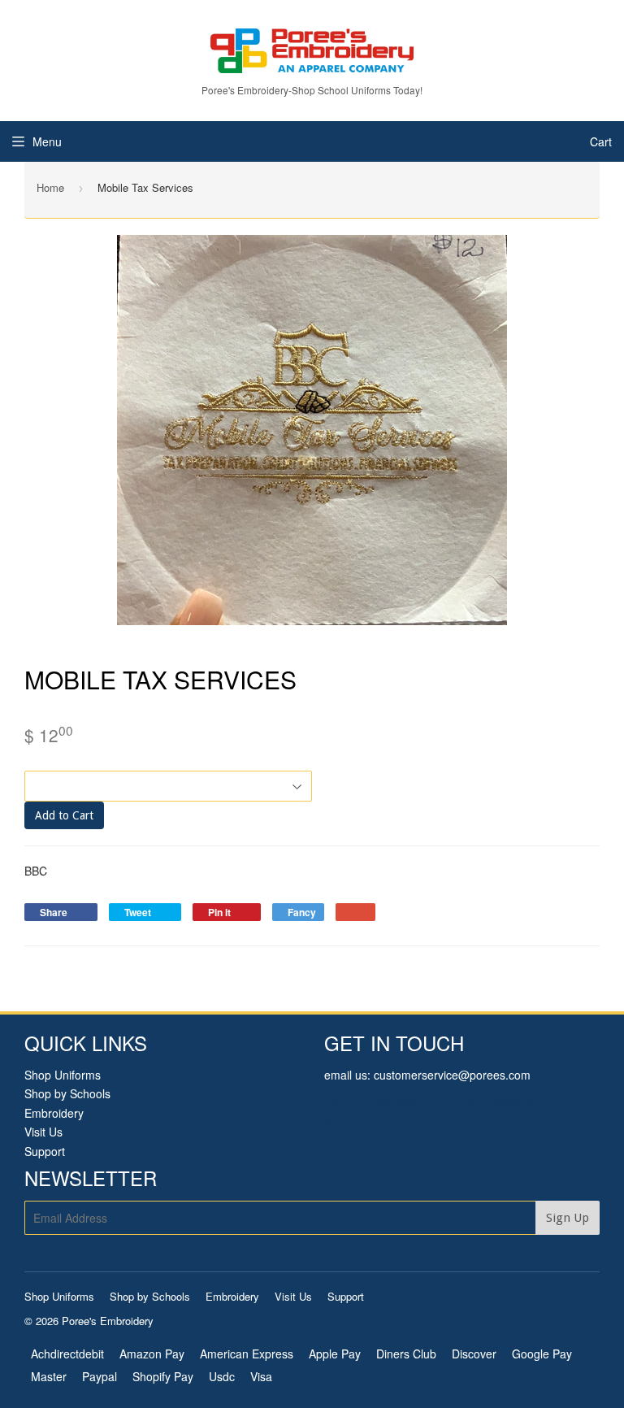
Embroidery (54, 1113)
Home (50, 187)
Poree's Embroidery (108, 1320)
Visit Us (43, 1131)
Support (44, 1151)
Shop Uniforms (62, 1075)
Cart (601, 141)
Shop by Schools (67, 1093)
